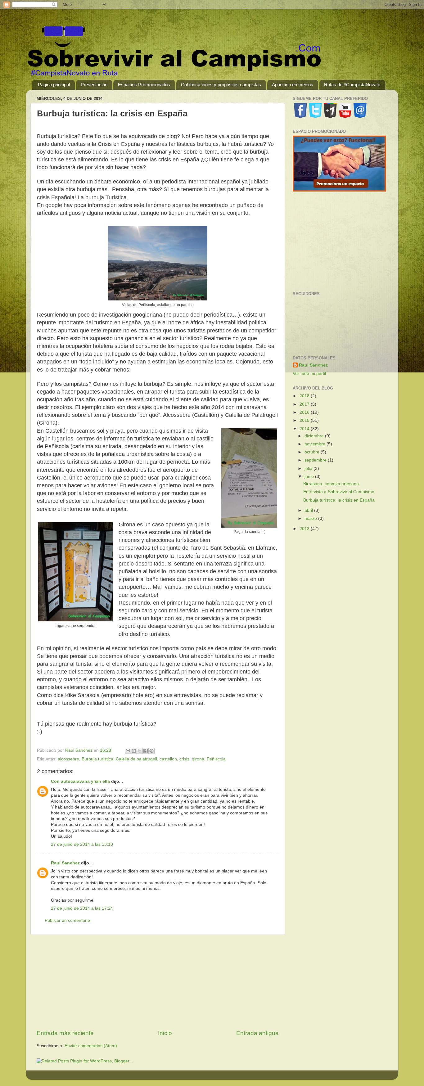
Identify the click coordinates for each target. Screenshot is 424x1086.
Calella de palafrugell (136, 759)
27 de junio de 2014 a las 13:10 (82, 844)
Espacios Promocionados (144, 84)
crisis (184, 759)
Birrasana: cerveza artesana (331, 483)
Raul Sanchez (65, 863)
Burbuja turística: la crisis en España (339, 500)
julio (308, 468)
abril (309, 510)
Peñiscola (216, 759)
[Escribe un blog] (134, 751)
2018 (305, 396)
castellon (168, 759)
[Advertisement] (157, 982)
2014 (305, 428)
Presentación (94, 84)
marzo (311, 518)
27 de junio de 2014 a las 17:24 (82, 908)
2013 (305, 528)
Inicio (165, 1033)
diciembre (314, 436)
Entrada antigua (257, 1033)
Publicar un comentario (67, 920)
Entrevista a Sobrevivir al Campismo (338, 491)
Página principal (54, 84)
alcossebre (68, 759)
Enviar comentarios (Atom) (91, 1045)
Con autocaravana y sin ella (80, 781)
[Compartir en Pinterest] (151, 751)
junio (309, 476)
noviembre (315, 444)
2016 (305, 412)
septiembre (316, 460)
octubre (312, 452)
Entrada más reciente (65, 1033)
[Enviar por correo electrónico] (128, 751)
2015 (305, 420)
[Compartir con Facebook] (145, 751)
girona (198, 759)
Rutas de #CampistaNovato (352, 84)
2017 (305, 404)
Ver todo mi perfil (309, 373)
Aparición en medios (292, 84)
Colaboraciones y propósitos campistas (221, 84)
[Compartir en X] (140, 751)
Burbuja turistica (97, 759)
